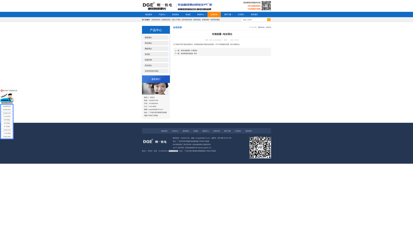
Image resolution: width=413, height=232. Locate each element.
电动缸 (188, 14)
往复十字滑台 (176, 19)
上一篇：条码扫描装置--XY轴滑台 (186, 50)
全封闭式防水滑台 (152, 71)
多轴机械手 (206, 19)
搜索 (269, 19)
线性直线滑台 (155, 19)
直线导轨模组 (215, 19)
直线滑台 (175, 14)
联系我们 (254, 14)
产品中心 (162, 14)
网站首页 (148, 14)
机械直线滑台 (166, 19)
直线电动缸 (197, 19)
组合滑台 (148, 65)
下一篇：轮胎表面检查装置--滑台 (186, 53)
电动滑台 (148, 43)
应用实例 (214, 14)
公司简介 (241, 14)
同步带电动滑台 (187, 19)
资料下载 (227, 14)
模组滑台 (148, 48)
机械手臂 (148, 60)
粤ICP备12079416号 (224, 138)
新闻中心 (200, 14)
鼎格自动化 (261, 27)
